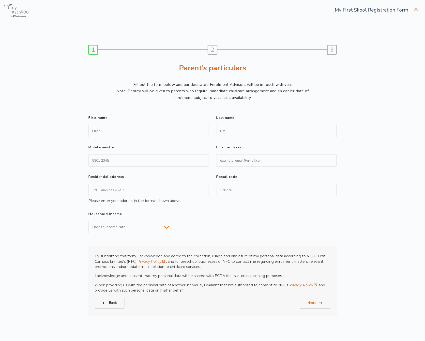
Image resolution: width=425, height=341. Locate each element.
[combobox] (131, 227)
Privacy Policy (149, 261)
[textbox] (110, 227)
